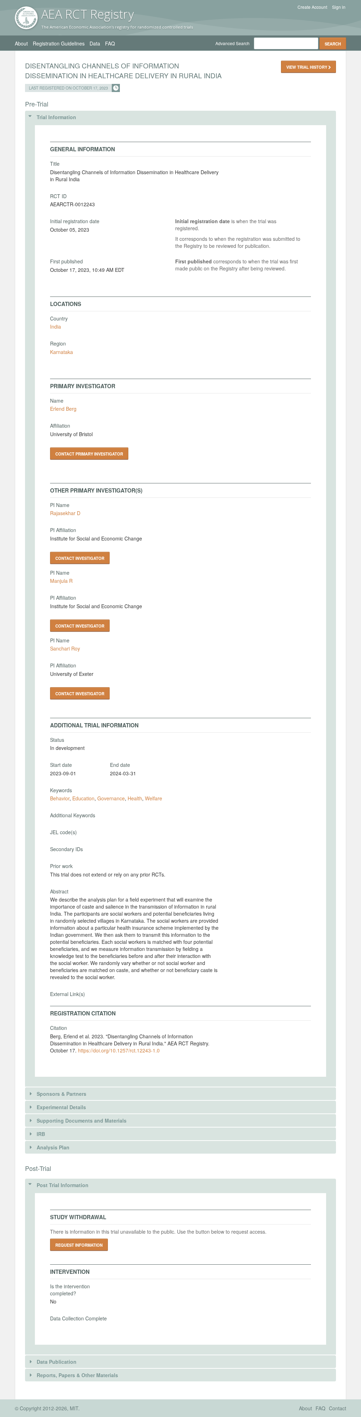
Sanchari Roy (65, 648)
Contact (337, 1408)
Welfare (153, 798)
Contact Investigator (79, 558)
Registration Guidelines (59, 43)
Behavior (59, 798)
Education (83, 798)
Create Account (312, 7)
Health (135, 798)
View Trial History (307, 67)
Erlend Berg (63, 408)
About (21, 43)
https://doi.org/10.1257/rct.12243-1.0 (119, 1050)
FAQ (110, 43)
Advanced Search (232, 43)
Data (95, 43)
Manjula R (61, 580)
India (55, 326)
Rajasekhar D (65, 513)
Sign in (338, 7)
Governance (111, 798)
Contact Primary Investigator (89, 454)
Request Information (79, 1245)
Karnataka (61, 351)
